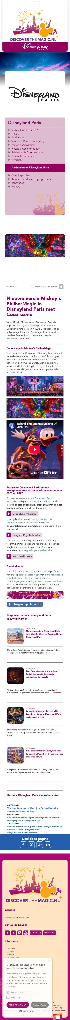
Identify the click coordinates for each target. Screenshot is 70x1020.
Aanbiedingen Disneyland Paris (30, 168)
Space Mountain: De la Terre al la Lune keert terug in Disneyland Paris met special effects (43, 714)
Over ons (11, 949)
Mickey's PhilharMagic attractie (33, 326)
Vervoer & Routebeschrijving (27, 141)
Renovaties (17, 183)
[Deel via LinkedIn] (48, 844)
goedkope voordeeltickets (40, 550)
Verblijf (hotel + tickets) (24, 130)
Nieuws (15, 187)
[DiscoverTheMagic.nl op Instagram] (19, 932)
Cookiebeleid (13, 958)
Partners (10, 955)
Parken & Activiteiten (23, 145)
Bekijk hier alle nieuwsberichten (22, 833)
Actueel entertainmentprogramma (31, 179)
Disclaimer (11, 952)
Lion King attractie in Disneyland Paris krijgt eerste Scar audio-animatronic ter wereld (41, 674)
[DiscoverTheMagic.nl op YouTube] (25, 932)
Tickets (15, 134)
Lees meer (45, 653)
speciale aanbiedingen (27, 575)
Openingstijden (20, 175)
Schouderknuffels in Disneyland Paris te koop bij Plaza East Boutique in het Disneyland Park (44, 754)
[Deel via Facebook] (23, 844)
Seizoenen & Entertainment (27, 152)
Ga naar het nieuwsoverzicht (44, 287)
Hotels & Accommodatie (25, 149)
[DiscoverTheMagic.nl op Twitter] (13, 932)
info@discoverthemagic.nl (17, 918)
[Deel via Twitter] (31, 844)
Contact (10, 910)
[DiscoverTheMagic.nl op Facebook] (7, 932)
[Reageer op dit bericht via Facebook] (35, 604)
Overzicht (16, 160)
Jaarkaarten (18, 137)
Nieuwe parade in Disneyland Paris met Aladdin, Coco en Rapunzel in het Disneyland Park (44, 634)
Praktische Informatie (23, 156)
